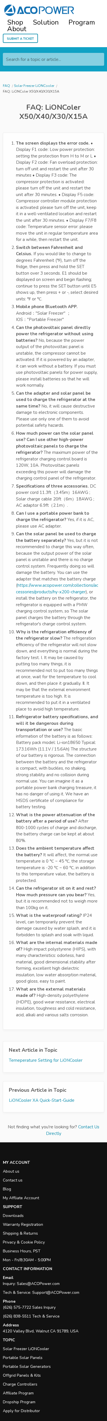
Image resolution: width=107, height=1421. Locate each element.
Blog (7, 1189)
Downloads (13, 1215)
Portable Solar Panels (23, 1357)
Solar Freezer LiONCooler (26, 1349)
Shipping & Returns (20, 1233)
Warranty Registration (23, 1224)
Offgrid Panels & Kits (22, 1375)
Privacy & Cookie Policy (24, 1242)
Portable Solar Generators (27, 1366)
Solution (46, 22)
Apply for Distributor (21, 1411)
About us (11, 1171)
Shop (15, 22)
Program (81, 22)
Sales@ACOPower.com (38, 1283)
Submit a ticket (20, 38)
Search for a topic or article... (33, 59)
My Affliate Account (21, 1198)
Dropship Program (19, 1402)
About (16, 29)
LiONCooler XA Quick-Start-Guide (41, 1100)
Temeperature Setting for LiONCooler (45, 1060)
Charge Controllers (20, 1384)
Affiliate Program (18, 1393)
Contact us (13, 1180)
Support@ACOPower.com (55, 1292)
